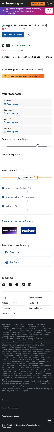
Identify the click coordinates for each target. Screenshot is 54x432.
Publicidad (33, 303)
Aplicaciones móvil (9, 303)
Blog (4, 298)
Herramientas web (9, 313)
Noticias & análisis (32, 57)
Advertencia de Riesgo (10, 416)
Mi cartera (6, 308)
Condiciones (6, 400)
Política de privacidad (10, 408)
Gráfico (16, 57)
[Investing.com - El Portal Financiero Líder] (14, 3)
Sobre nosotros (35, 298)
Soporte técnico (35, 308)
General (6, 57)
